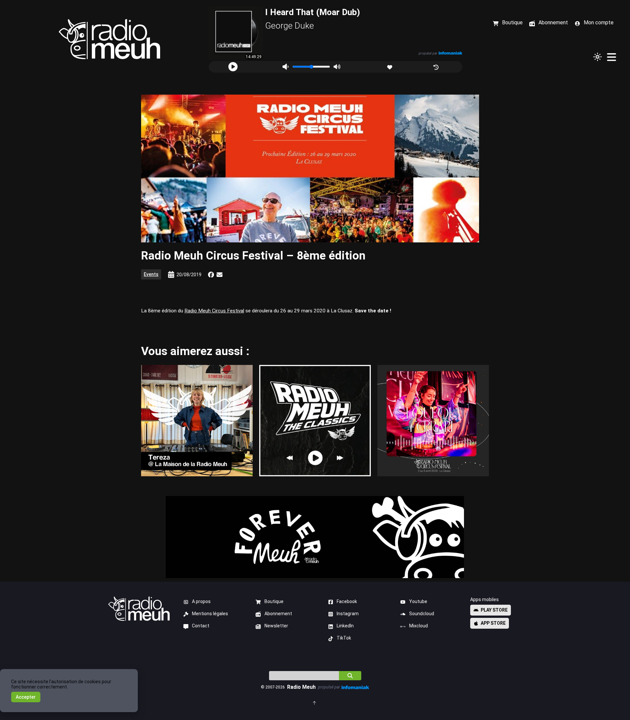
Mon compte (599, 22)
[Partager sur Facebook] (211, 275)
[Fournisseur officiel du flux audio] (450, 53)
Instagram (348, 613)
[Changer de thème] (597, 57)
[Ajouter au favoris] (390, 66)
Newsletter (276, 625)
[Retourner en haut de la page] (315, 702)
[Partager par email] (219, 275)
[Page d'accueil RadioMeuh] (109, 39)
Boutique (274, 601)
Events (151, 274)
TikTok (344, 638)
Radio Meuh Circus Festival (214, 311)
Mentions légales (210, 613)
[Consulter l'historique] (436, 66)
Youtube (418, 601)
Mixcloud (418, 625)
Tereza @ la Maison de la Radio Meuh (197, 420)
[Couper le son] (285, 66)
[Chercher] (350, 675)
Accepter (26, 697)
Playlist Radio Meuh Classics (315, 420)
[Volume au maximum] (336, 66)
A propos (201, 601)
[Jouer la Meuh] (233, 66)
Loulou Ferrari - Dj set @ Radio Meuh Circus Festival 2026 (433, 420)
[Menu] (611, 57)
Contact (200, 625)
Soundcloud (421, 613)
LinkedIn (345, 625)
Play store (494, 610)
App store (493, 623)
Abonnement (278, 613)
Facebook (347, 601)
